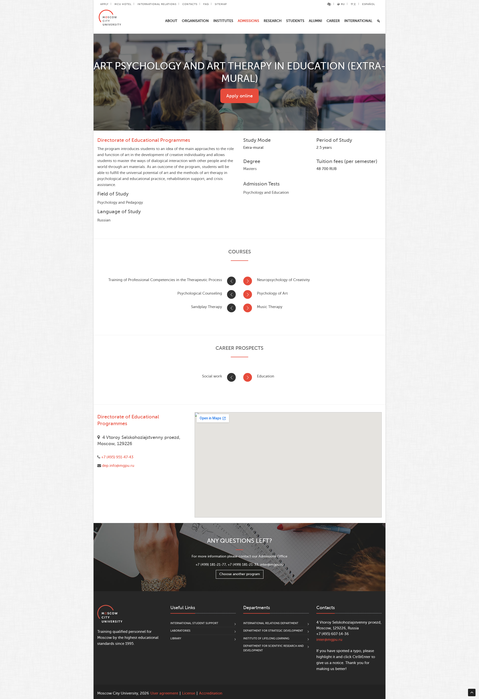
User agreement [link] (164, 693)
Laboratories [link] (180, 630)
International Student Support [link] (194, 623)
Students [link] (295, 21)
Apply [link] (104, 4)
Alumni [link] (315, 21)
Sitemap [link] (221, 4)
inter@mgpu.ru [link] (329, 640)
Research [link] (273, 21)
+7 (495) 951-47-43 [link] (117, 457)
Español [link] (368, 4)
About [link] (171, 21)
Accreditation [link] (210, 693)
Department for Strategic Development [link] (273, 630)
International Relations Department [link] (270, 623)
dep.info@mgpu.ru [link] (118, 466)
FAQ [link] (206, 4)
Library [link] (175, 638)
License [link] (188, 693)
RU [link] (343, 4)
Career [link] (333, 21)
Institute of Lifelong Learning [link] (266, 638)
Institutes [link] (223, 21)
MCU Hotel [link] (123, 4)
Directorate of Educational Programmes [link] (143, 140)
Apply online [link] (239, 95)
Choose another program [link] (239, 574)
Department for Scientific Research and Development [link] (273, 648)
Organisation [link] (195, 21)
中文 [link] (353, 4)
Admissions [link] (248, 21)
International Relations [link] (156, 4)
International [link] (358, 21)
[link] (329, 4)
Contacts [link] (189, 4)
